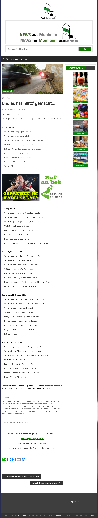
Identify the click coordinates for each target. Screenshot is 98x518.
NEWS (5, 59)
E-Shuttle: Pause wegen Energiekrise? (46, 483)
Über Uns (14, 59)
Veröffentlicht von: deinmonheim (14, 109)
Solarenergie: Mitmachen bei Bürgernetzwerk (22, 476)
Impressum (25, 59)
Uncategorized (7, 91)
